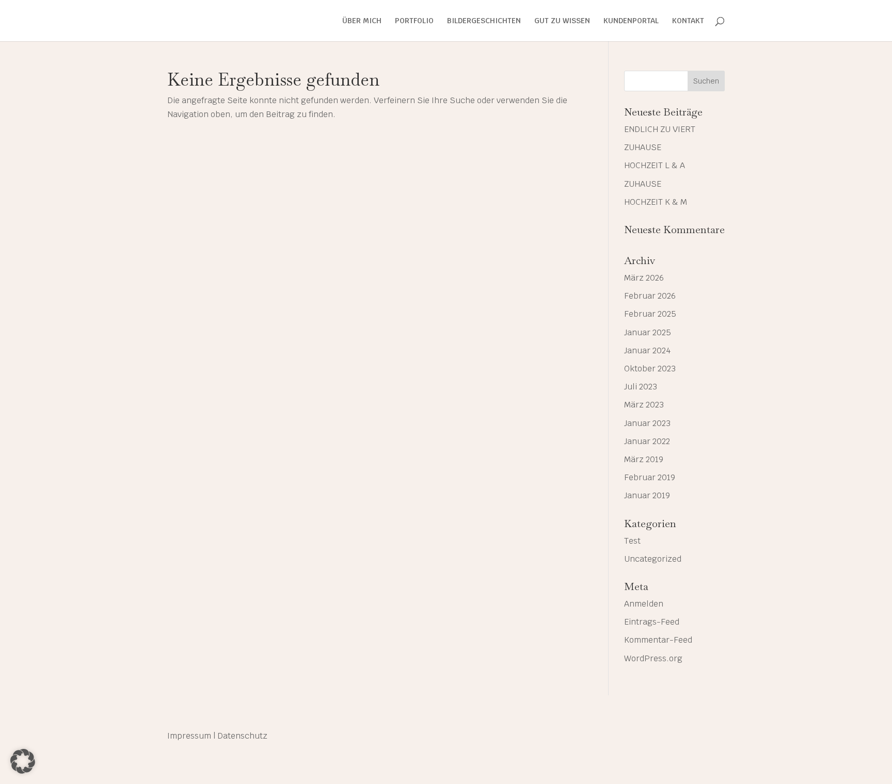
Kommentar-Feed (658, 639)
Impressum (189, 735)
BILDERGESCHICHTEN (484, 21)
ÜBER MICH (361, 21)
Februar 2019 (649, 477)
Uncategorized (652, 558)
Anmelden (643, 603)
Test (632, 540)
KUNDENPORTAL (631, 21)
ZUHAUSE (642, 147)
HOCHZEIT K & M (655, 202)
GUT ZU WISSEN (562, 21)
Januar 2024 (647, 350)
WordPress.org (653, 658)
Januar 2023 (647, 423)
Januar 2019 (647, 495)
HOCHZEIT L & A (654, 165)
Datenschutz (242, 735)
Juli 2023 (640, 386)
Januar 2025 (647, 332)
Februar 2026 (650, 295)
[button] (22, 761)
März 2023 (644, 404)
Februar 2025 (650, 313)
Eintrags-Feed (651, 621)
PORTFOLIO (414, 21)
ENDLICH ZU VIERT (659, 129)
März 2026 (644, 277)
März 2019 (643, 459)
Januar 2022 (647, 441)
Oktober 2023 (650, 368)
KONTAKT (688, 21)
